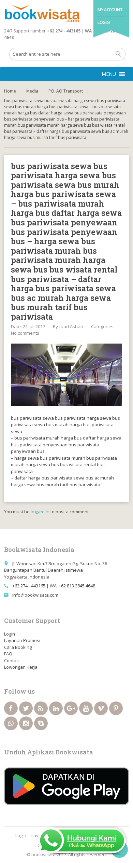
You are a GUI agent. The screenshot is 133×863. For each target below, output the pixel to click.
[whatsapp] (11, 723)
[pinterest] (116, 708)
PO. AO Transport (65, 91)
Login (103, 22)
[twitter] (26, 708)
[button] (109, 74)
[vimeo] (101, 708)
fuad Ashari (71, 326)
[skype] (41, 723)
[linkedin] (56, 708)
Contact (12, 660)
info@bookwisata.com (35, 595)
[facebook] (11, 708)
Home (10, 91)
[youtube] (86, 708)
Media (32, 91)
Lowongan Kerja (21, 667)
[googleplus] (71, 708)
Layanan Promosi (22, 640)
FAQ (8, 654)
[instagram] (26, 723)
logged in (40, 512)
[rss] (41, 708)
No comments (25, 333)
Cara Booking (18, 647)
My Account (110, 10)
